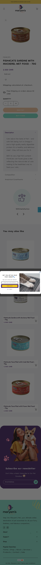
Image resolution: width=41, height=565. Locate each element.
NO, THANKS (9, 289)
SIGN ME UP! (10, 286)
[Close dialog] (39, 272)
